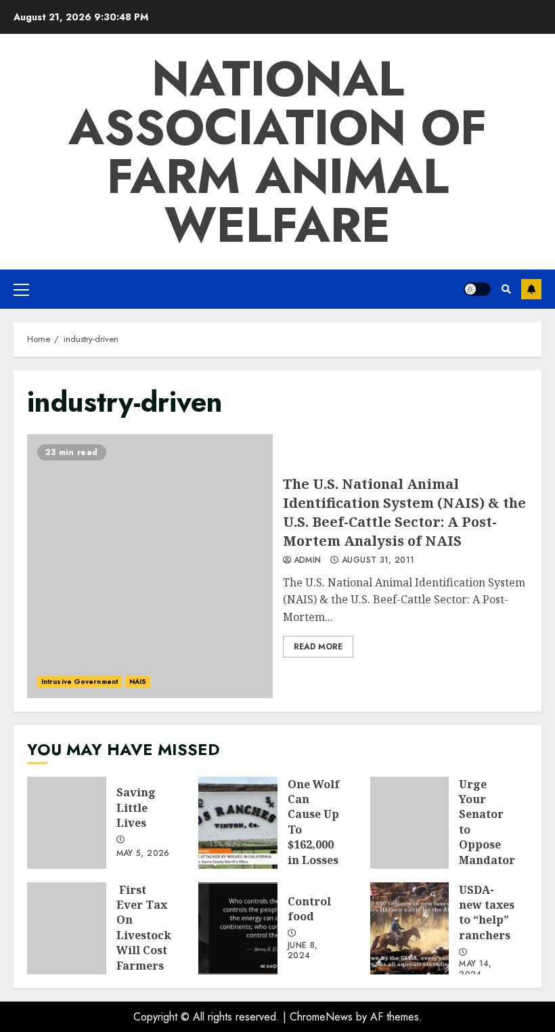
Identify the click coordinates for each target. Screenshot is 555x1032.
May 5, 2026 (143, 853)
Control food (238, 928)
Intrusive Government (79, 681)
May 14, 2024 (475, 970)
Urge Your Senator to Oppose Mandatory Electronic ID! (409, 823)
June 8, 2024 (303, 951)
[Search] (505, 289)
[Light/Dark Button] (477, 289)
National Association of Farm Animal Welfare (277, 151)
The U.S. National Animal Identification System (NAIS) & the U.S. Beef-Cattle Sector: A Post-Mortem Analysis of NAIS (150, 566)
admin (307, 560)
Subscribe (531, 289)
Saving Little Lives (66, 823)
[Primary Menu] (21, 289)
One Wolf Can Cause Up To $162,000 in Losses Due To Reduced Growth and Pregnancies (238, 823)
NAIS (137, 681)
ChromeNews (321, 1017)
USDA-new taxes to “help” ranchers (409, 928)
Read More (318, 647)
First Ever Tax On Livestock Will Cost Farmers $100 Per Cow (66, 928)
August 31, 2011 (378, 560)
